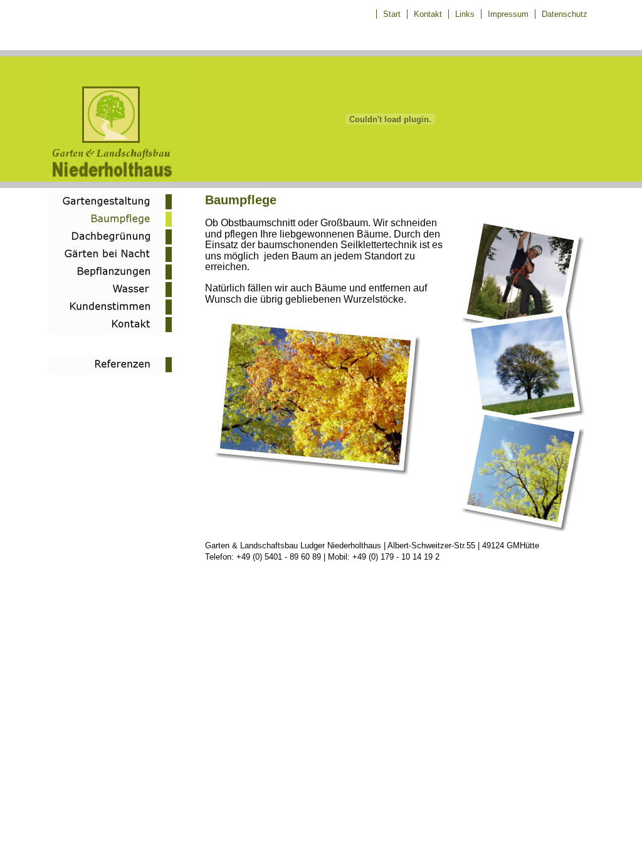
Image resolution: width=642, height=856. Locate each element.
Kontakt (428, 14)
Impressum (508, 14)
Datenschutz (564, 14)
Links (465, 14)
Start (392, 14)
